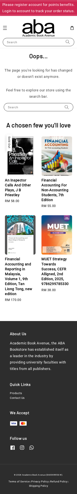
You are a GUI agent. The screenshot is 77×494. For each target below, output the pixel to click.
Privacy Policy (40, 481)
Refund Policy (58, 481)
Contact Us (17, 397)
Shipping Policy (38, 485)
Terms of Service (19, 481)
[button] (5, 28)
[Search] (67, 42)
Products (16, 393)
